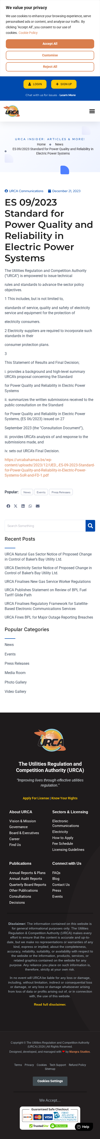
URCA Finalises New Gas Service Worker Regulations (48, 581)
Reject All (50, 66)
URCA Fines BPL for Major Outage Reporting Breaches (49, 617)
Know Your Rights (64, 798)
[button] (92, 111)
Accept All (50, 43)
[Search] (90, 526)
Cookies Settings (50, 1081)
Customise (50, 55)
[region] (50, 38)
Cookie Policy (28, 33)
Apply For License (36, 798)
